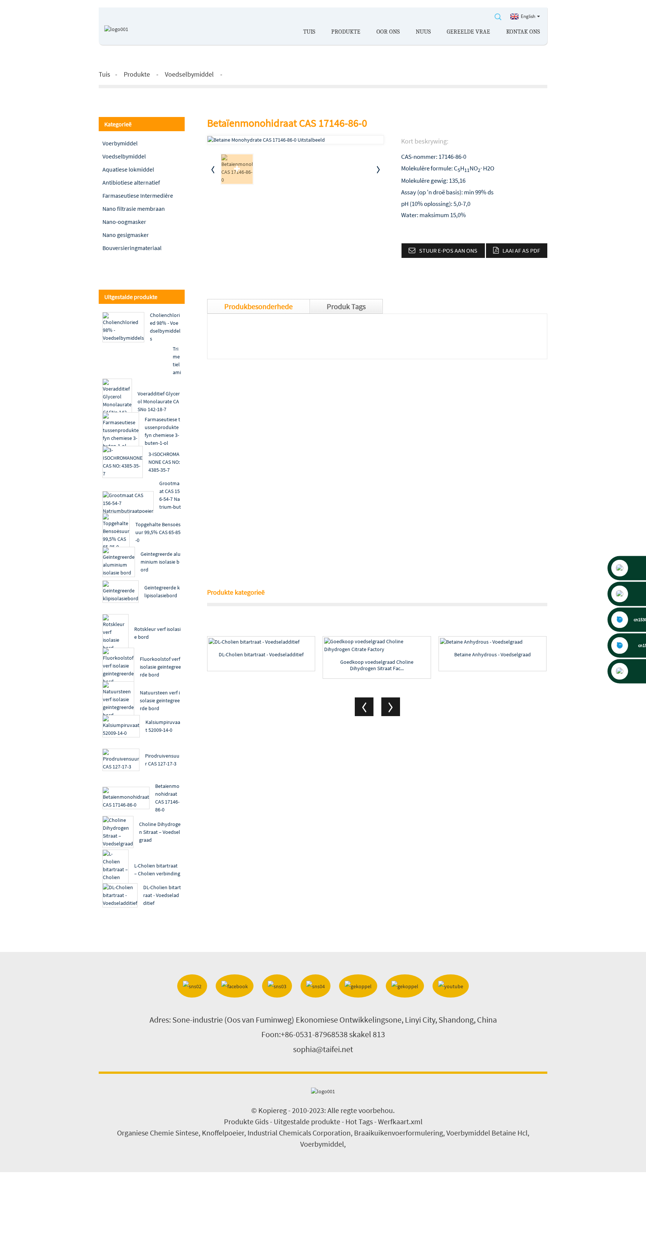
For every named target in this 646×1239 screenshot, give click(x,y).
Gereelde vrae (468, 31)
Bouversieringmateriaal (132, 248)
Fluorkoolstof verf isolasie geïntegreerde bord (160, 667)
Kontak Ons (523, 31)
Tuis (309, 31)
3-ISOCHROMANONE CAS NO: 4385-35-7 (164, 462)
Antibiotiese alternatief (131, 182)
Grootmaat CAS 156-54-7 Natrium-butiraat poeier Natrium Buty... (170, 507)
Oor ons (388, 31)
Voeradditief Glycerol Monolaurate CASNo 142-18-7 (159, 401)
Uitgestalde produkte (307, 1121)
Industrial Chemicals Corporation (299, 1132)
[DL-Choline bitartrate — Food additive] (261, 642)
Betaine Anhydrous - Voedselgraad (492, 654)
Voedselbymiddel (189, 74)
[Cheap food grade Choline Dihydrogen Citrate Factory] (376, 645)
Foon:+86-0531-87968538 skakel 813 (323, 1034)
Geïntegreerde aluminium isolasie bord (161, 562)
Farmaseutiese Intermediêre (137, 195)
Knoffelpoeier (223, 1132)
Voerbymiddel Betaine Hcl (486, 1132)
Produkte (345, 31)
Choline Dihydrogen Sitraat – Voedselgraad (160, 832)
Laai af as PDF (521, 250)
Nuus (423, 31)
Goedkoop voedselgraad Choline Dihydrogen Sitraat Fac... (376, 665)
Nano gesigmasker (125, 234)
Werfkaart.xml (400, 1121)
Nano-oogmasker (124, 221)
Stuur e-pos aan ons (448, 250)
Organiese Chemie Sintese (158, 1132)
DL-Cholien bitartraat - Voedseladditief (162, 895)
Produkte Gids (246, 1121)
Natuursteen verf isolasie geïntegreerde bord (160, 700)
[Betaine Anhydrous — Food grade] (492, 642)
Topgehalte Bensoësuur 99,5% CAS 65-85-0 (158, 532)
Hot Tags (359, 1121)
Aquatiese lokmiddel (128, 169)
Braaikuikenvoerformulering (398, 1132)
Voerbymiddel (120, 143)
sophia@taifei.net (323, 1049)
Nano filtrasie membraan (133, 208)
